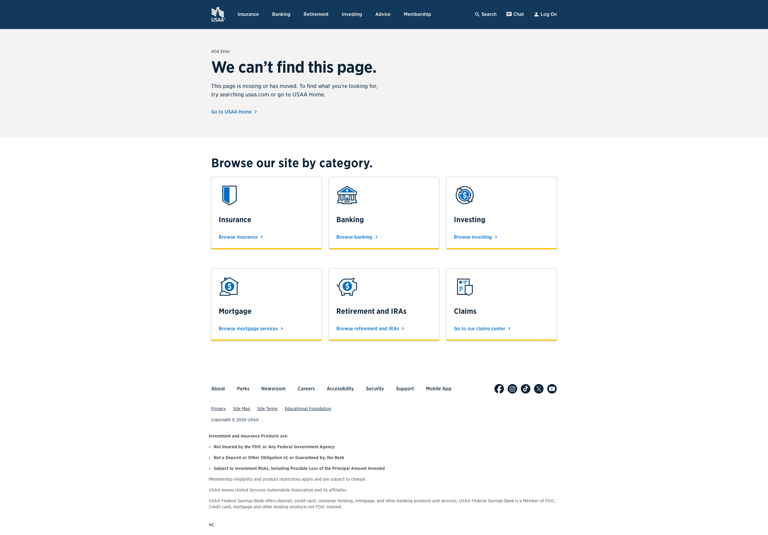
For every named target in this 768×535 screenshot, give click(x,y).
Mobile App (439, 388)
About (218, 388)
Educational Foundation (308, 408)
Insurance (248, 14)
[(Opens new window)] (499, 389)
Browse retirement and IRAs (368, 328)
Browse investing (473, 237)
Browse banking (355, 237)
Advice (383, 14)
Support (405, 388)
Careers (306, 388)
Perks (243, 388)
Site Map (241, 408)
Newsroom (273, 388)
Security (375, 388)
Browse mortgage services (249, 328)
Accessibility (340, 388)
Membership (417, 14)
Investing (352, 14)
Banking (281, 14)
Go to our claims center (480, 328)
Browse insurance (239, 237)
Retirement (316, 14)
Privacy (218, 408)
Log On (549, 14)
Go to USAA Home (232, 112)
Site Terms (267, 408)
